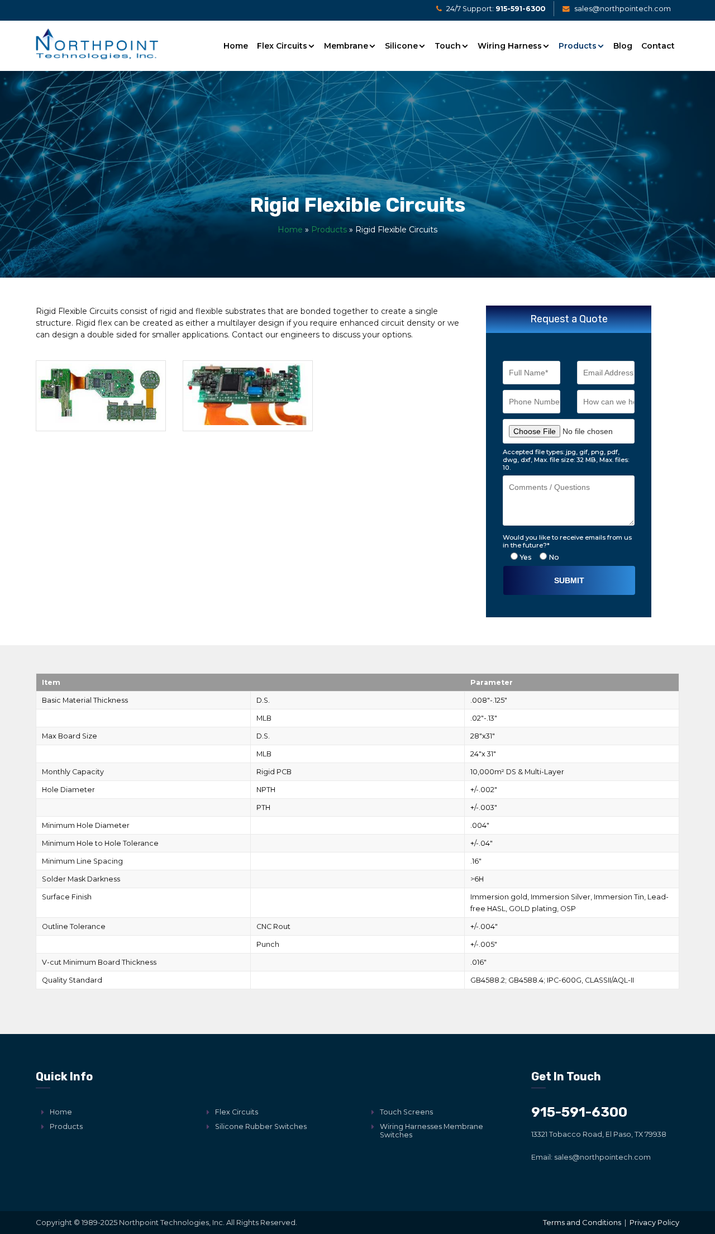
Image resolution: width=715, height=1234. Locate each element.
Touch (448, 46)
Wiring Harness (510, 46)
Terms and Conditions (582, 1222)
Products (578, 46)
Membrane (346, 46)
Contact (658, 46)
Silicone (401, 46)
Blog (622, 46)
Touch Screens (406, 1112)
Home (235, 46)
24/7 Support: (495, 9)
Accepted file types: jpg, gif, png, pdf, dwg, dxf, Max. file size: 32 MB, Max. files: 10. (566, 459)
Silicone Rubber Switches (261, 1126)
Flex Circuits (282, 46)
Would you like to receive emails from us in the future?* (567, 541)
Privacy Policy (654, 1222)
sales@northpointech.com (622, 9)
